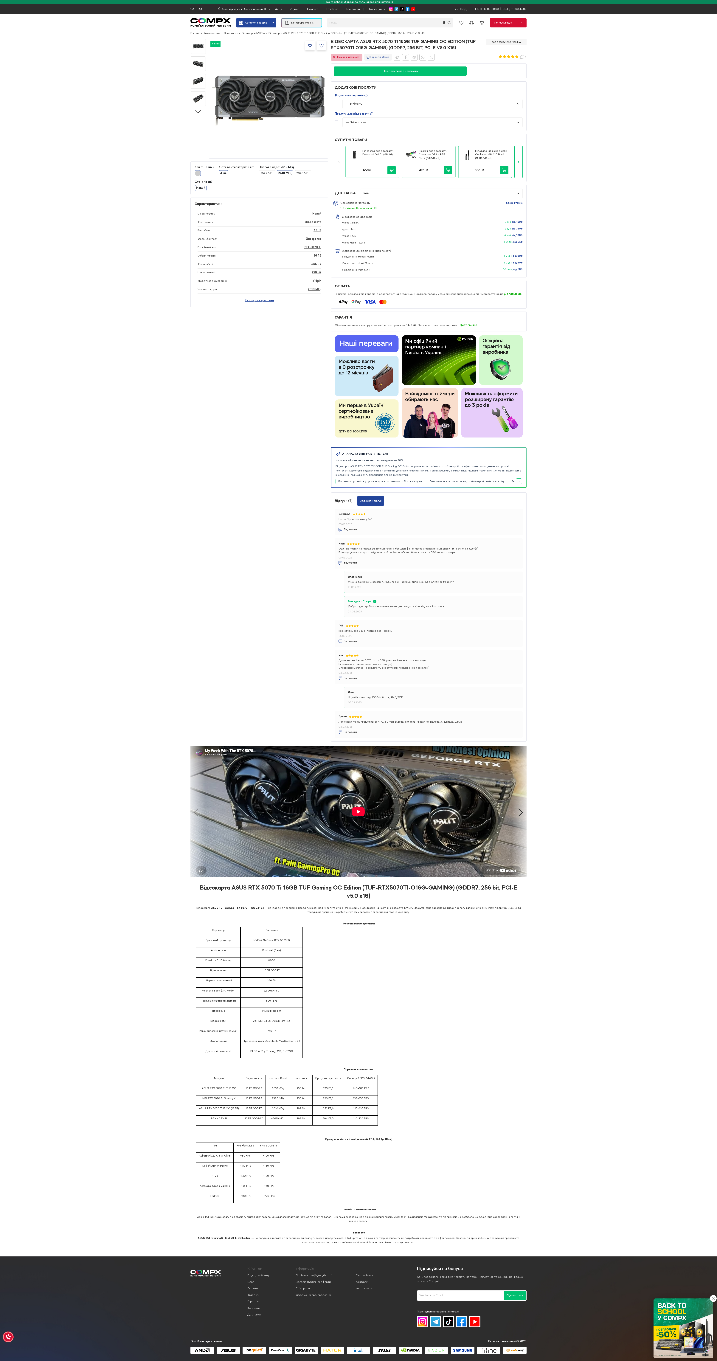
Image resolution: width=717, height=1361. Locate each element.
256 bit (316, 272)
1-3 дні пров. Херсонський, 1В (358, 208)
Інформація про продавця (313, 1295)
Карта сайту (364, 1288)
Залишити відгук (370, 500)
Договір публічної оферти (313, 1282)
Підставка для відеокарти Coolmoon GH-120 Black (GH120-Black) (491, 155)
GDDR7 (316, 264)
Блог (250, 1282)
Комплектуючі (212, 33)
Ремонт (312, 9)
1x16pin (316, 281)
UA (192, 9)
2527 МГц (267, 173)
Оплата (252, 1288)
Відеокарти (231, 33)
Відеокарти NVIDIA (253, 33)
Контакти (353, 9)
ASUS (317, 230)
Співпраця (303, 1288)
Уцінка (294, 9)
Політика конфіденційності (314, 1275)
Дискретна (313, 239)
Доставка (254, 1314)
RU (200, 9)
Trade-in (332, 9)
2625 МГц (303, 173)
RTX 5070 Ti (312, 247)
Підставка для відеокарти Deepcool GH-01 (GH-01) (378, 153)
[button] (339, 162)
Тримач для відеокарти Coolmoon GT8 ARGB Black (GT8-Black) (433, 155)
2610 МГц (314, 289)
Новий (316, 213)
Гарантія (253, 1301)
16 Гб (317, 255)
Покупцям (374, 9)
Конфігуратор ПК (302, 22)
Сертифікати (364, 1275)
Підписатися (515, 1295)
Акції (278, 9)
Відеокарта (313, 222)
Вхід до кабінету (258, 1275)
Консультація (503, 22)
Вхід (463, 9)
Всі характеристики (259, 300)
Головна (195, 33)
